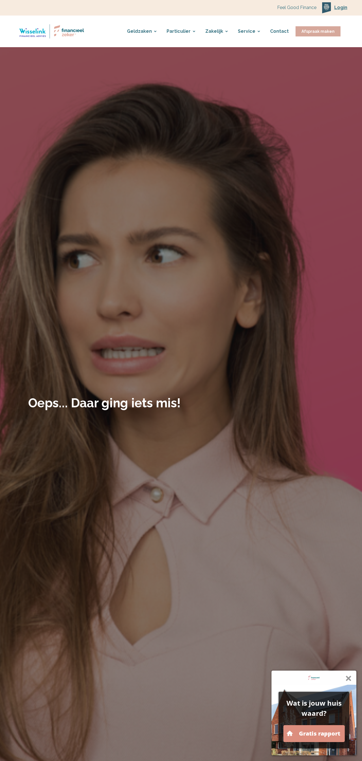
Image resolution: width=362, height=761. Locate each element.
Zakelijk (214, 31)
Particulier (179, 31)
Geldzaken (139, 31)
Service (246, 31)
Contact (279, 31)
